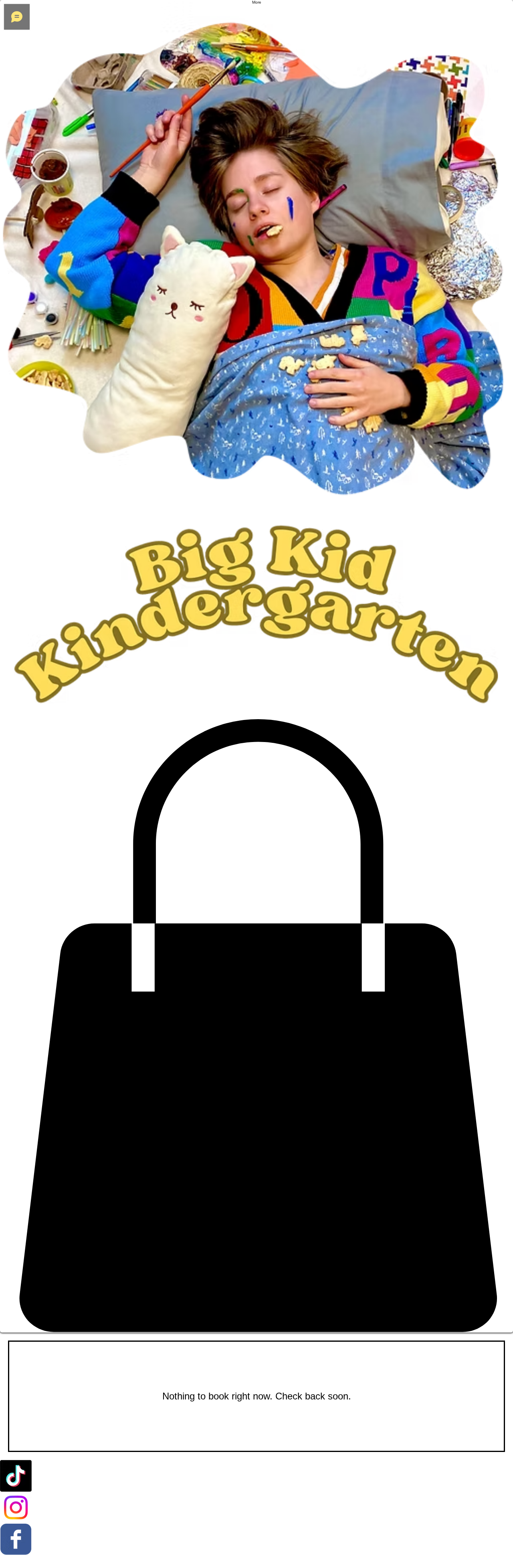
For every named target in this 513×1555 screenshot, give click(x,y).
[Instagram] (256, 1507)
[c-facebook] (256, 1539)
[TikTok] (256, 1476)
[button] (256, 1026)
